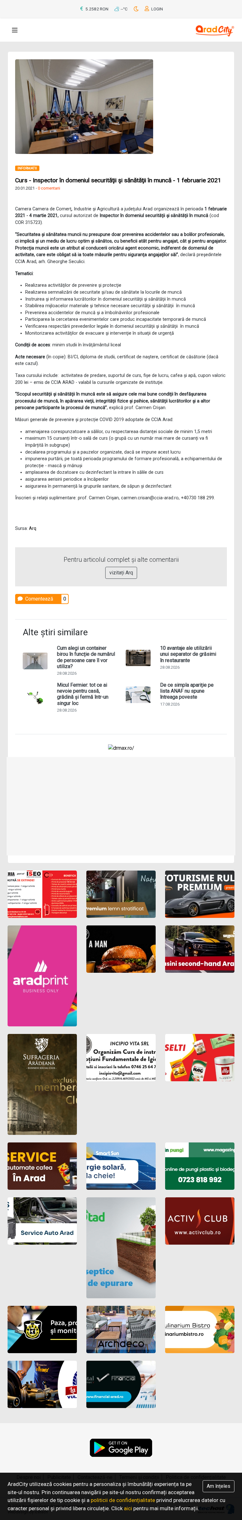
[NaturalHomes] (121, 894)
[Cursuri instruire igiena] (121, 1057)
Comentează (38, 599)
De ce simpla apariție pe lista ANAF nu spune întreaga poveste (187, 691)
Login (156, 9)
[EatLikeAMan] (121, 949)
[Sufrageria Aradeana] (42, 1084)
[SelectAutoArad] (199, 949)
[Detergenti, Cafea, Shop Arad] (199, 1057)
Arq (32, 528)
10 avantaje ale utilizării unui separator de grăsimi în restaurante (188, 654)
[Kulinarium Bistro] (199, 1329)
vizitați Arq (121, 573)
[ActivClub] (199, 1221)
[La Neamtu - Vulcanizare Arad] (42, 1384)
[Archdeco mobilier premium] (121, 1329)
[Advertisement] (121, 806)
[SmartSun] (121, 1166)
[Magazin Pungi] (199, 1166)
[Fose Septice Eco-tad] (121, 1247)
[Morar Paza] (42, 1329)
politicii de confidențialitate (123, 1500)
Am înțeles (218, 1486)
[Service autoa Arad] (42, 1221)
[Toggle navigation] (15, 30)
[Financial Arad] (121, 1384)
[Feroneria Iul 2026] (42, 894)
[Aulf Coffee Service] (42, 1166)
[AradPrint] (42, 975)
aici (128, 1508)
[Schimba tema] (137, 9)
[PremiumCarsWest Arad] (199, 894)
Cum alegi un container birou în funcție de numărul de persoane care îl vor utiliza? (86, 657)
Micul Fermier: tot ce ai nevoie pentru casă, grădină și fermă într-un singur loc (82, 694)
